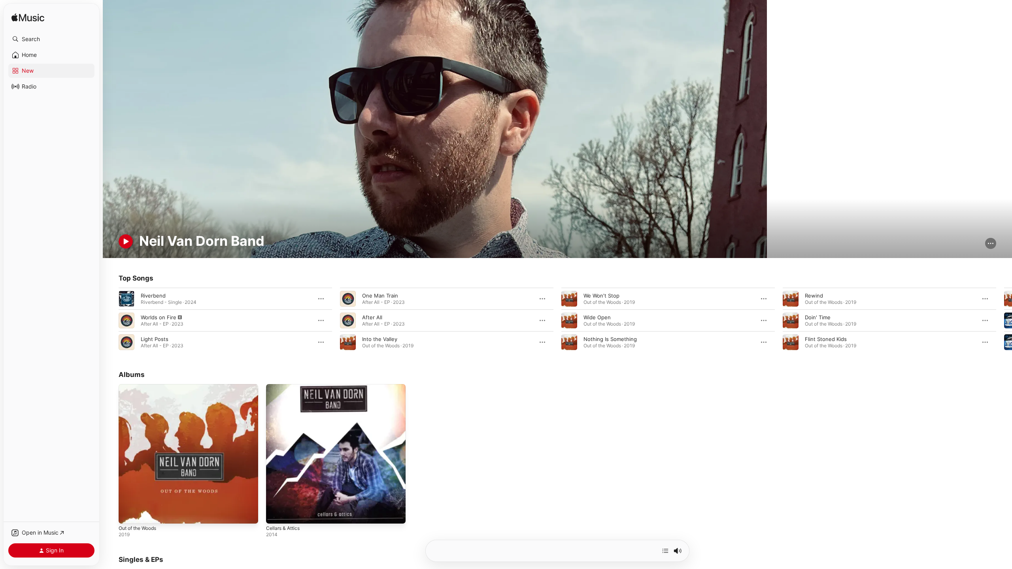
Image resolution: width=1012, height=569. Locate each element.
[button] (51, 39)
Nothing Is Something (610, 339)
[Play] (126, 241)
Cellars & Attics (284, 387)
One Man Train (380, 295)
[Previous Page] (110, 320)
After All (372, 317)
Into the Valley (379, 339)
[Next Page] (1004, 320)
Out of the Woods (140, 387)
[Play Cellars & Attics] (276, 514)
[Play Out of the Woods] (128, 514)
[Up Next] (665, 550)
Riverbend (153, 295)
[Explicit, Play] (126, 320)
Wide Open (597, 317)
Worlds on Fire (158, 317)
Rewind (814, 295)
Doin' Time (818, 317)
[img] (27, 18)
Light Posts (154, 339)
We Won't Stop (601, 295)
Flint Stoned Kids (826, 339)
